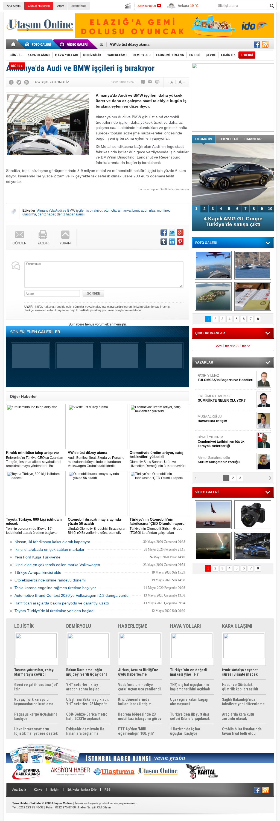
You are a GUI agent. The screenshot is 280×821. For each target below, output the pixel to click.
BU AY (246, 345)
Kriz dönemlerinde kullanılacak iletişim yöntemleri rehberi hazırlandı (134, 701)
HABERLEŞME (132, 626)
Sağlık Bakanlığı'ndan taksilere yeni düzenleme (243, 701)
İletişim (54, 789)
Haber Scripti (86, 807)
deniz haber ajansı (70, 214)
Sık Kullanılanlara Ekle (82, 789)
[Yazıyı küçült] (170, 82)
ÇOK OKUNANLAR (210, 333)
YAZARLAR (204, 362)
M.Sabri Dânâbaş (215, 425)
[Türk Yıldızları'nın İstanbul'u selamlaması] (213, 265)
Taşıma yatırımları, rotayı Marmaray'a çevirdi (34, 672)
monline (163, 210)
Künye (38, 789)
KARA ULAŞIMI (237, 626)
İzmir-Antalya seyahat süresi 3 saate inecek (240, 672)
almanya (124, 210)
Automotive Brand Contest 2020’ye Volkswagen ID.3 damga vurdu (71, 595)
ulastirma (29, 214)
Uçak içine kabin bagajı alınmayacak (189, 701)
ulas (152, 210)
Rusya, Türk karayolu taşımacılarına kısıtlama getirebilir (33, 701)
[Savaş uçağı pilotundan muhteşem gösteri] (213, 514)
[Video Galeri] (74, 44)
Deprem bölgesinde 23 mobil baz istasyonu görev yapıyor (140, 716)
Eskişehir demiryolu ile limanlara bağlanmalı (85, 731)
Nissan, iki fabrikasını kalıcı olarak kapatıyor (52, 542)
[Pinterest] (180, 241)
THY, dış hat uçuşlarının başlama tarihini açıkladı (190, 686)
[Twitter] (18, 82)
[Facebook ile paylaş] (257, 44)
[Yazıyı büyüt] (182, 82)
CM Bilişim (104, 807)
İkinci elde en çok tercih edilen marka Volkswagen (57, 565)
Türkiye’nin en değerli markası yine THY (188, 672)
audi (144, 210)
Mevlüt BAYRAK (218, 405)
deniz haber (46, 214)
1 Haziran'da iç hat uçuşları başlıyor (185, 731)
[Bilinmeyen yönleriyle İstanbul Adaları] (213, 296)
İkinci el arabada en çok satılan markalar (49, 549)
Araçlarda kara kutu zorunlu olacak (238, 716)
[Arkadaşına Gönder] (150, 82)
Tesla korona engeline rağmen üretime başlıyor (55, 588)
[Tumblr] (164, 241)
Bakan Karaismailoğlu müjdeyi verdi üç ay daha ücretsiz (86, 672)
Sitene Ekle (78, 5)
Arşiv (60, 5)
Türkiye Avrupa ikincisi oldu (37, 572)
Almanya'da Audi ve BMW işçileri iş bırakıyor (69, 210)
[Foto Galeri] (39, 44)
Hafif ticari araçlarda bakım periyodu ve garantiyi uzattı (61, 603)
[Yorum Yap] (143, 82)
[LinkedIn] (172, 241)
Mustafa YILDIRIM (225, 446)
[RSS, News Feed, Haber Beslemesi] (265, 44)
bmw (135, 210)
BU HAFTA (231, 345)
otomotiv (110, 210)
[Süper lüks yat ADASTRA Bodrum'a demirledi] (252, 265)
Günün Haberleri (39, 5)
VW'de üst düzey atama (129, 44)
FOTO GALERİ (206, 243)
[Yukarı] (65, 237)
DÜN (218, 345)
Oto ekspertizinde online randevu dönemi (50, 580)
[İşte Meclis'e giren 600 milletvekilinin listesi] (252, 296)
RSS (107, 789)
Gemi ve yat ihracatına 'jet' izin (36, 686)
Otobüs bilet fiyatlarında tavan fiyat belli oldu (242, 731)
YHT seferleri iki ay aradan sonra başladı (83, 686)
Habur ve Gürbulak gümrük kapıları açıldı (240, 686)
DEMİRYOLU (78, 626)
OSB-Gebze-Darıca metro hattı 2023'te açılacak (86, 716)
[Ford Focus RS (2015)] (252, 546)
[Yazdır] (157, 82)
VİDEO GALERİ (206, 492)
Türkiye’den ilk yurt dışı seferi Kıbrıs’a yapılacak (190, 716)
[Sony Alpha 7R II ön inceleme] (252, 514)
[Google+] (26, 82)
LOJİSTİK (24, 626)
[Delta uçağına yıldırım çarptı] (213, 546)
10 (270, 208)
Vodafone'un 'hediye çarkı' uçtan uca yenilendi (139, 686)
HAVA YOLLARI (185, 626)
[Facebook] (11, 82)
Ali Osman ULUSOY (213, 466)
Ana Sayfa (14, 5)
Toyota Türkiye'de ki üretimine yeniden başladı (54, 611)
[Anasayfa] (13, 44)
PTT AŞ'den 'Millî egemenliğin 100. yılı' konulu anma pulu (136, 731)
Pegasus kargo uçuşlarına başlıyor (35, 716)
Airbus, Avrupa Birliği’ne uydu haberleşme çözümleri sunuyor (138, 672)
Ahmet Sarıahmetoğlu (219, 384)
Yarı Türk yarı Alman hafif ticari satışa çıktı (233, 221)
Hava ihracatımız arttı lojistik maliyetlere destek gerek (36, 731)
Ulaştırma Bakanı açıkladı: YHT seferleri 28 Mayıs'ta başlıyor (87, 701)
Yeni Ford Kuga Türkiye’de (37, 557)
